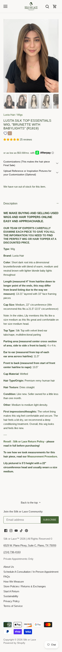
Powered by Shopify (14, 643)
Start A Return (11, 591)
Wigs (20, 114)
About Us (8, 566)
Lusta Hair (9, 114)
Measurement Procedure (42, 456)
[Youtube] (16, 530)
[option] (31, 56)
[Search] (47, 6)
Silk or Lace (29, 639)
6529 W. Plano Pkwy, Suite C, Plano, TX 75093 (29, 545)
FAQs (6, 576)
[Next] (54, 55)
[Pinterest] (26, 530)
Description (10, 203)
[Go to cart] (55, 6)
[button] (11, 139)
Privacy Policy (11, 601)
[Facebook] (5, 530)
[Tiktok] (21, 530)
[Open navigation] (5, 6)
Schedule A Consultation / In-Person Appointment (30, 571)
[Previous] (7, 55)
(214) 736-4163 (11, 552)
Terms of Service (13, 606)
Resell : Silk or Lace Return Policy (23, 441)
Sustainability (10, 596)
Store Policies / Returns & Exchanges (24, 586)
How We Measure (13, 581)
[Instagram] (10, 530)
